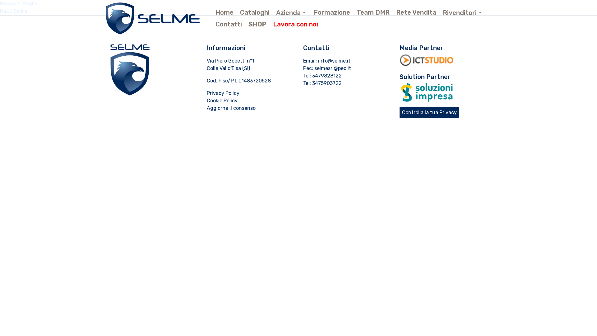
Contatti (228, 24)
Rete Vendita (416, 12)
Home (224, 12)
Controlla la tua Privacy (429, 112)
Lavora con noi (295, 24)
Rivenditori (460, 12)
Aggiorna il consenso (231, 108)
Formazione (332, 12)
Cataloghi (255, 12)
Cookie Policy (222, 101)
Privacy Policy (223, 93)
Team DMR (373, 12)
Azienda (288, 12)
